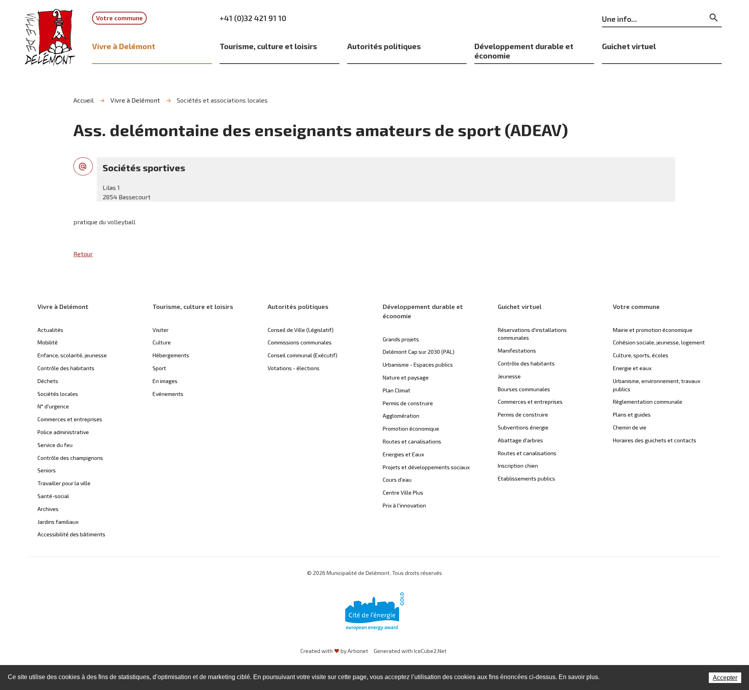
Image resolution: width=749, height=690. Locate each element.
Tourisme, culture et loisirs (268, 46)
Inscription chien (518, 465)
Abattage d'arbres (520, 440)
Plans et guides (632, 414)
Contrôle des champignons (70, 457)
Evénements (168, 393)
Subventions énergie (523, 427)
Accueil (83, 100)
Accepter (725, 677)
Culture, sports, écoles (640, 355)
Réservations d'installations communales (532, 333)
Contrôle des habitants (65, 368)
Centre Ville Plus (403, 492)
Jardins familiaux (57, 521)
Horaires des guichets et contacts (654, 440)
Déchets (47, 381)
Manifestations (517, 350)
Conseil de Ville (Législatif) (301, 329)
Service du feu (55, 445)
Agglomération (401, 415)
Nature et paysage (406, 377)
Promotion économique (411, 428)
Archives (48, 509)
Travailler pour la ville (64, 483)
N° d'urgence (53, 406)
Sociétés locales (57, 393)
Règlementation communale (647, 401)
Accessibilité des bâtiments (71, 534)
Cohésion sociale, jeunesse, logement (659, 342)
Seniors (46, 470)
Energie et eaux (632, 368)
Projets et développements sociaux (426, 467)
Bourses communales (524, 389)
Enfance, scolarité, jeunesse (72, 355)
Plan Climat (396, 390)
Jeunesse (509, 376)
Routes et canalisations (412, 441)
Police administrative (63, 432)
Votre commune (119, 17)
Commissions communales (300, 342)
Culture (162, 342)
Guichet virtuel (629, 46)
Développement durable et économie (523, 50)
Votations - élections (293, 368)
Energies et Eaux (403, 454)
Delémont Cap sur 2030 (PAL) (418, 351)
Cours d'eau (397, 479)
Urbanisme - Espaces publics (418, 364)
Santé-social (53, 496)
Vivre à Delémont (123, 46)
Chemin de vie (629, 427)
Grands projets (401, 339)
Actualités (50, 329)
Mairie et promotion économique (652, 329)
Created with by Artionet (334, 650)
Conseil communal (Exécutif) (302, 355)
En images (165, 381)
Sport (159, 368)
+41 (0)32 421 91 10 (253, 18)
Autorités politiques (384, 46)
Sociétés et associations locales (222, 100)
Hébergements (171, 355)
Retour (83, 253)
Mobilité (47, 342)
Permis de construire (408, 403)
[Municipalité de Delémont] (50, 42)
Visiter (161, 329)
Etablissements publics (526, 478)
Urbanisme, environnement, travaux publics (656, 385)
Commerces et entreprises (69, 419)
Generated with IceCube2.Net (410, 650)
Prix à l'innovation (404, 505)
